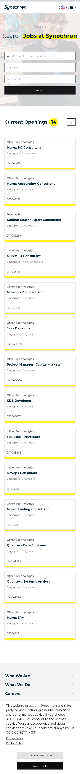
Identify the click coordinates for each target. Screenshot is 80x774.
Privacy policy (14, 738)
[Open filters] (71, 122)
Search (40, 90)
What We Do (18, 684)
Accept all (40, 765)
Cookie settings (40, 755)
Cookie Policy (14, 743)
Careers (12, 693)
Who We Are (17, 676)
